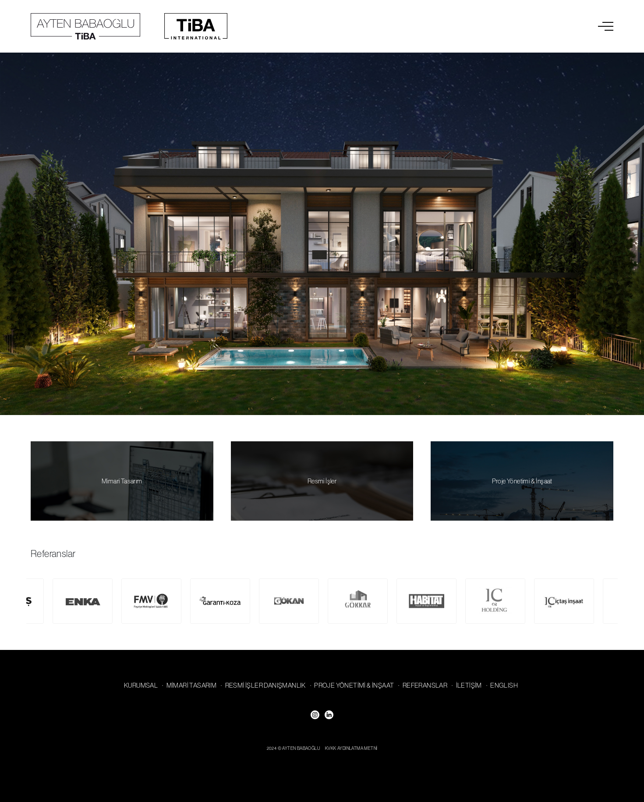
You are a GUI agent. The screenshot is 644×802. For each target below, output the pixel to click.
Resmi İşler (322, 481)
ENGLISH (504, 685)
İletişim (469, 685)
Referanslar (425, 685)
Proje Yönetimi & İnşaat (522, 481)
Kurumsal (141, 685)
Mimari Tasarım (122, 481)
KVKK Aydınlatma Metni (351, 748)
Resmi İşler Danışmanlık (265, 685)
